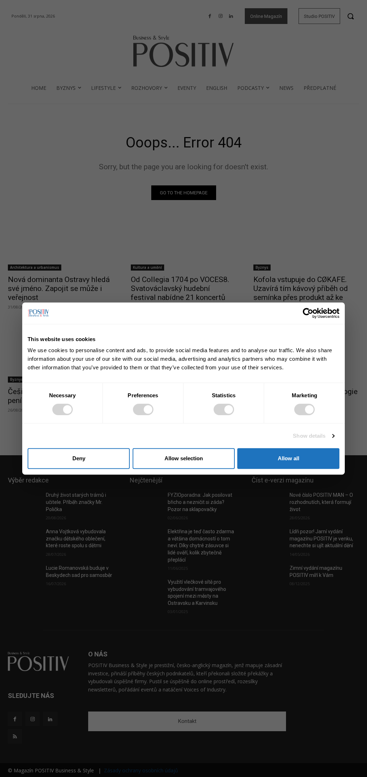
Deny (78, 458)
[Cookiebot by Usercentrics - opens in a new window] (308, 313)
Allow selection (184, 458)
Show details (309, 436)
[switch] (143, 409)
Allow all (288, 458)
